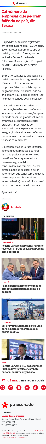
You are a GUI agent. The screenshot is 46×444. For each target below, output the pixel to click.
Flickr (43, 387)
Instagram (10, 387)
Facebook (18, 387)
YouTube (27, 387)
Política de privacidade (9, 438)
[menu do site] (3, 3)
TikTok (35, 387)
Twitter (2, 387)
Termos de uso (22, 438)
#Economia (6, 199)
